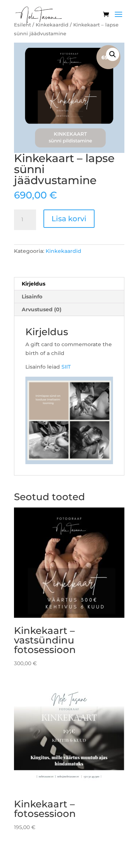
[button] (112, 54)
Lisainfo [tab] (32, 296)
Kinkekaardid (63, 251)
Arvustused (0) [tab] (41, 309)
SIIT (66, 366)
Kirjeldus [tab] (33, 283)
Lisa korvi (69, 218)
